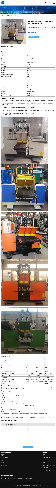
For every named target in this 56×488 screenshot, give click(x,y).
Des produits (7, 15)
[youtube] (35, 483)
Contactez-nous (5, 464)
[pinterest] (27, 483)
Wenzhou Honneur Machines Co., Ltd (8, 478)
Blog (3, 462)
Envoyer (28, 447)
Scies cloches (46, 459)
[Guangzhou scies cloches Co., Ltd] (3, 3)
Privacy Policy (38, 485)
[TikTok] (32, 483)
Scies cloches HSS (47, 457)
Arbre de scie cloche (47, 470)
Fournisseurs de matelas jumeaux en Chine (26, 478)
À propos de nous (5, 457)
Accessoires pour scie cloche (49, 464)
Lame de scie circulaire (48, 469)
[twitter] (24, 483)
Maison (3, 15)
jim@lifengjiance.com (29, 486)
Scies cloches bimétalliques (49, 465)
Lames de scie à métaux (48, 455)
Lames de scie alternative (48, 460)
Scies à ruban (13, 15)
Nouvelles (4, 460)
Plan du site (4, 465)
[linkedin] (30, 483)
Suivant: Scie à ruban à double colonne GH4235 (10, 420)
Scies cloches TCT (47, 467)
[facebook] (21, 483)
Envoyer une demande (31, 37)
